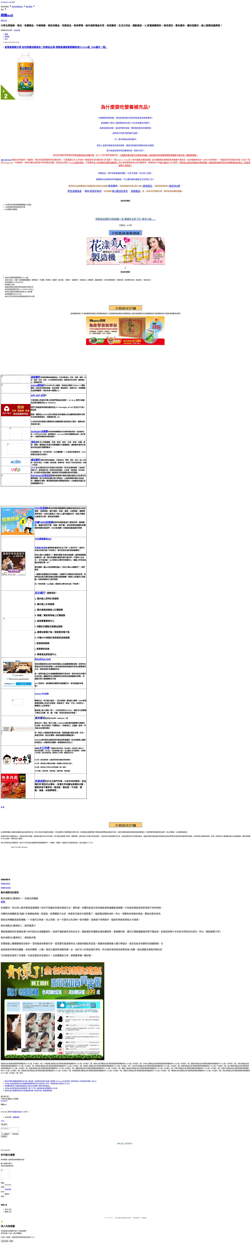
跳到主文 (4, 20)
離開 (11, 1241)
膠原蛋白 (147, 186)
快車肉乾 (40, 781)
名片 (6, 39)
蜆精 (3, 901)
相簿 (6, 34)
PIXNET (111, 1218)
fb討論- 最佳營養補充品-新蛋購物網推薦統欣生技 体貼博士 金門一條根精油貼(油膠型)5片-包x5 (37, 1083)
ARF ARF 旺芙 (38, 395)
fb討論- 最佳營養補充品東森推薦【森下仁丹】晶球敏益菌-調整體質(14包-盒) (31, 1088)
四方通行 (40, 592)
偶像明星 (16, 1117)
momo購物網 (37, 385)
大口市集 (44, 748)
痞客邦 (15, 1112)
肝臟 (37, 522)
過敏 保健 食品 (6, 160)
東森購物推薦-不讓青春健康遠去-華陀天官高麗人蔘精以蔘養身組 (27, 1086)
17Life (33, 468)
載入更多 (4, 1124)
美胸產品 (135, 191)
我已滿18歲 (5, 1241)
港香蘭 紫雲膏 (6, 888)
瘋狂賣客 (35, 460)
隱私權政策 (136, 1218)
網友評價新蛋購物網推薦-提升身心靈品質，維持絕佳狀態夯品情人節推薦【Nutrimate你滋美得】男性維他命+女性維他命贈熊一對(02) (50, 1081)
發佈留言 (4, 1136)
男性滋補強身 (75, 191)
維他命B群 (174, 186)
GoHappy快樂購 (39, 431)
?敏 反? (17, 661)
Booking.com (43, 659)
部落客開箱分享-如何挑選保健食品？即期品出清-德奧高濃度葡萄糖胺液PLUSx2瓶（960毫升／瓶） (56, 47)
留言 (19, 1112)
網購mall (7, 15)
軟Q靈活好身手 (120, 191)
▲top (2, 1120)
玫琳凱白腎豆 (5, 884)
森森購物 (35, 377)
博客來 (34, 442)
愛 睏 (2, 807)
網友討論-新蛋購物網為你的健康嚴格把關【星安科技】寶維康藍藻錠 (28, 1090)
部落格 (7, 36)
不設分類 (17, 30)
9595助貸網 (41, 508)
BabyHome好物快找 (41, 475)
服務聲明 (144, 1218)
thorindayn (4, 1101)
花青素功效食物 (41, 548)
